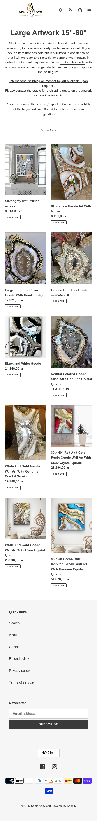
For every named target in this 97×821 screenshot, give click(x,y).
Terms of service (21, 682)
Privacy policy (19, 670)
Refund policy (19, 658)
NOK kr (47, 753)
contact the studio (72, 62)
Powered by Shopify (64, 806)
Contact (15, 647)
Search (14, 623)
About (13, 635)
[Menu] (89, 10)
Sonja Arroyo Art (41, 806)
